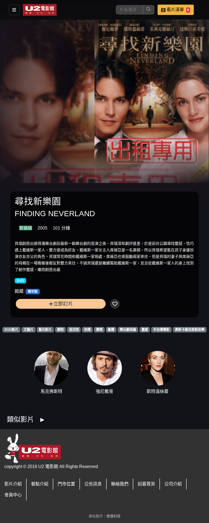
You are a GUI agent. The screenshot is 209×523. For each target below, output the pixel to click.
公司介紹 (173, 484)
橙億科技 (113, 516)
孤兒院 (74, 330)
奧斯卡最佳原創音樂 (189, 330)
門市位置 (66, 484)
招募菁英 (146, 484)
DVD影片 (11, 330)
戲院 (60, 330)
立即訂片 (63, 304)
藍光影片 (45, 330)
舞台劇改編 (128, 330)
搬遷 (111, 330)
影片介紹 (13, 484)
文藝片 (28, 330)
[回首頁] (40, 10)
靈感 (145, 330)
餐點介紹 (39, 484)
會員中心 (13, 495)
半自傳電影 (161, 330)
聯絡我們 (119, 484)
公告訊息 (93, 484)
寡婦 (99, 330)
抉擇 (87, 330)
